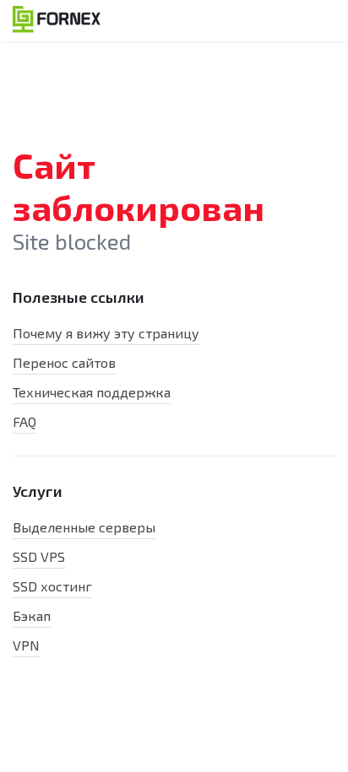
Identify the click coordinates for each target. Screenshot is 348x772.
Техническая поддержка (92, 392)
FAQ (24, 421)
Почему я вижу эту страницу (106, 333)
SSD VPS (39, 556)
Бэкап (32, 615)
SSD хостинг (52, 586)
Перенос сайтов (64, 362)
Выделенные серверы (84, 527)
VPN (26, 645)
